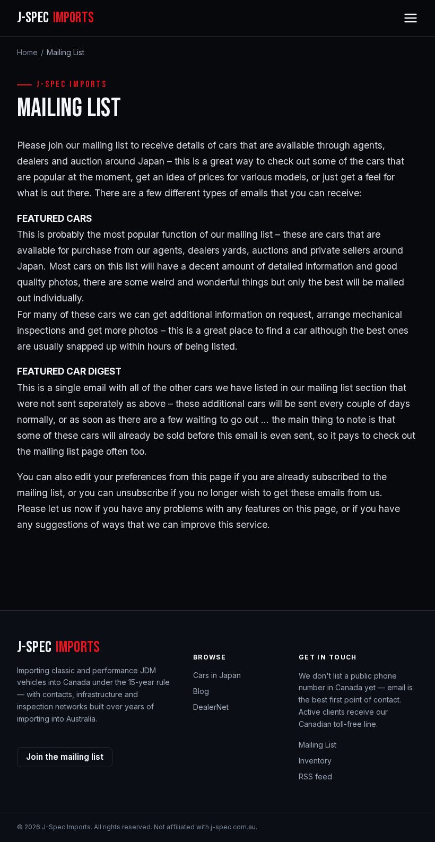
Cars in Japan (217, 675)
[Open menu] (410, 18)
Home (27, 52)
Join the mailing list (64, 757)
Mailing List (317, 744)
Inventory (315, 760)
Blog (201, 691)
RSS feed (315, 776)
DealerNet (211, 706)
